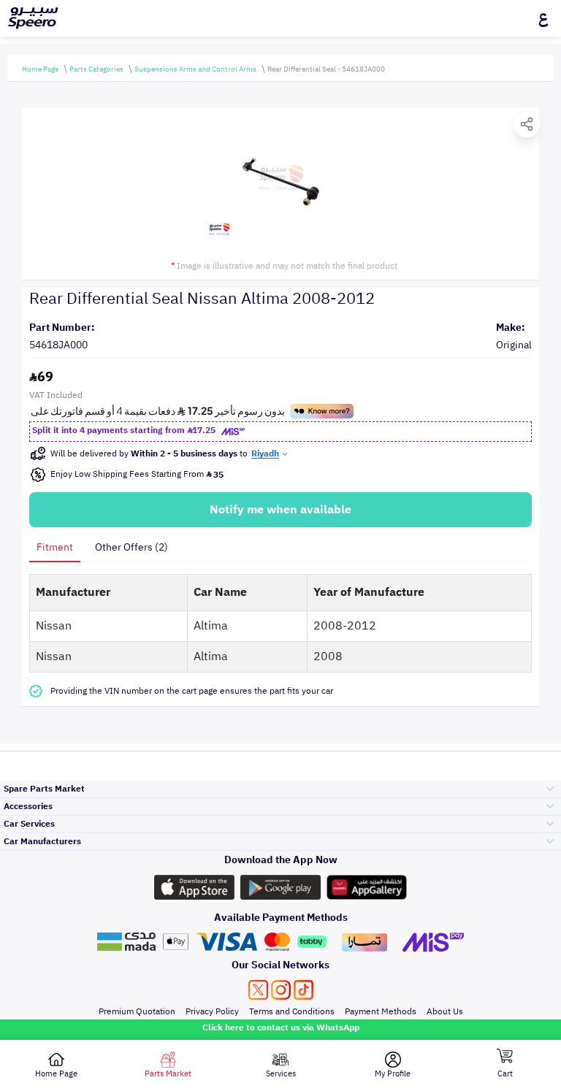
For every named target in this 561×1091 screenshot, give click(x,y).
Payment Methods (380, 1011)
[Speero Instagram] (281, 990)
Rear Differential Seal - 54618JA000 (326, 69)
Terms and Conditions (292, 1011)
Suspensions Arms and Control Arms (195, 69)
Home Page (40, 69)
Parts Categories (96, 69)
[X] (258, 990)
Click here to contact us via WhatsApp (280, 1027)
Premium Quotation (137, 1011)
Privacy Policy (212, 1011)
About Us (445, 1011)
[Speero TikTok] (303, 990)
